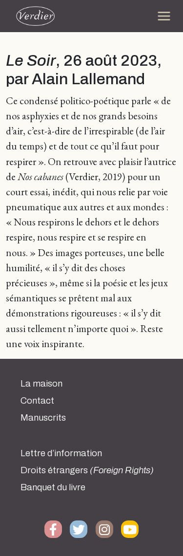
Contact (37, 401)
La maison (41, 384)
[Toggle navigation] (164, 16)
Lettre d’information (61, 453)
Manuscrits (43, 418)
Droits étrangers (87, 470)
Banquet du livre (52, 487)
